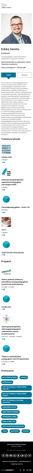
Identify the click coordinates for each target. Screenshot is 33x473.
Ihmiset (4, 6)
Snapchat (18, 456)
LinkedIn (14, 456)
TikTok (26, 456)
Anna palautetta (17, 464)
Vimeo (29, 456)
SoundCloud (22, 456)
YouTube (10, 456)
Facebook (3, 456)
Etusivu (3, 4)
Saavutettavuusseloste (10, 461)
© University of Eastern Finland (16, 447)
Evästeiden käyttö (25, 461)
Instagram (7, 456)
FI (24, 470)
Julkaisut (24, 75)
